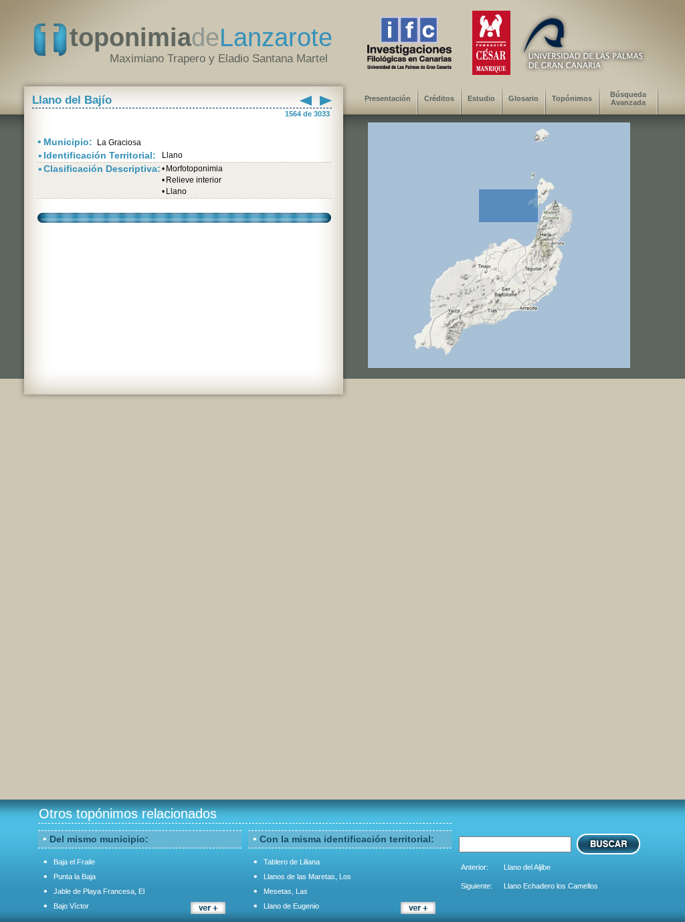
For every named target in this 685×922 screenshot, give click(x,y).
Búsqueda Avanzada (628, 98)
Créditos (439, 98)
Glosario (523, 98)
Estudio (481, 98)
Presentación (388, 98)
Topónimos (572, 98)
